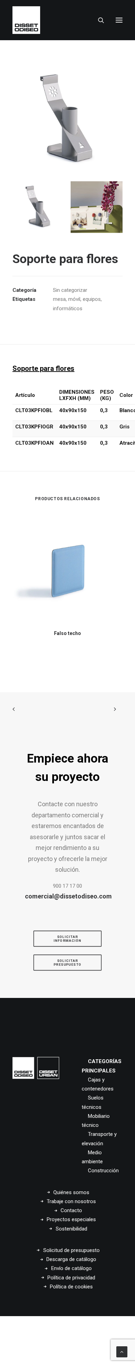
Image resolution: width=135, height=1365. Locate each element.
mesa (59, 299)
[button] (119, 20)
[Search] (98, 20)
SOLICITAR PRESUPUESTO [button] (67, 962)
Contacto (71, 1210)
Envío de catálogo (71, 1268)
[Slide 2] (97, 207)
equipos (92, 299)
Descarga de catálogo (71, 1259)
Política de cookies (71, 1287)
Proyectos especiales (71, 1219)
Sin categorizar (70, 290)
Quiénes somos (71, 1192)
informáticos (67, 308)
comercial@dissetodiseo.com (68, 896)
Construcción (103, 1170)
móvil (74, 299)
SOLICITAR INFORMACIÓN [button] (68, 938)
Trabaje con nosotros (71, 1201)
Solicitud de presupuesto (71, 1250)
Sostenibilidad (71, 1229)
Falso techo (67, 633)
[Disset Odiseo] (26, 20)
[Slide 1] (38, 207)
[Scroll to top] (121, 1351)
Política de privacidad (71, 1278)
